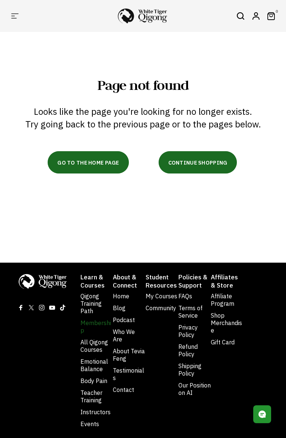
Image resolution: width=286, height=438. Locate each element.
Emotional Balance (94, 365)
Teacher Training (91, 396)
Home (121, 296)
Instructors (95, 412)
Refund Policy (188, 350)
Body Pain (93, 381)
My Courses (161, 296)
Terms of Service (190, 311)
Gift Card (223, 342)
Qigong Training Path (91, 303)
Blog (119, 308)
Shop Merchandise (226, 323)
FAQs (185, 296)
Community (161, 308)
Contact (123, 389)
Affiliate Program (222, 299)
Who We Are (124, 335)
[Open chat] (262, 414)
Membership (95, 326)
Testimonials (128, 374)
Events (89, 424)
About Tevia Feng (129, 354)
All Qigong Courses (94, 345)
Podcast (124, 320)
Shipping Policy (189, 369)
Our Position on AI (194, 389)
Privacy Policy (188, 331)
